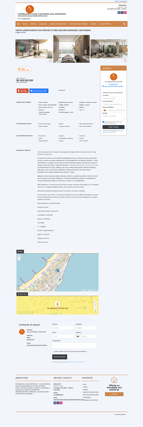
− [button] (19, 259)
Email (54, 332)
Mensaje (105, 113)
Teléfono (79, 332)
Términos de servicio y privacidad (76, 362)
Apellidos (79, 324)
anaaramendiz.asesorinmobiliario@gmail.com (33, 16)
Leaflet (83, 290)
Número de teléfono (108, 107)
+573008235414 (25, 19)
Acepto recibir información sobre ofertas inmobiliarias (70, 351)
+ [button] (19, 256)
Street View (25, 69)
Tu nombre (106, 95)
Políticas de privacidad (90, 400)
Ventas (33, 24)
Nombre (55, 324)
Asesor (94, 24)
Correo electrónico (108, 101)
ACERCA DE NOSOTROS (58, 24)
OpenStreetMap (94, 290)
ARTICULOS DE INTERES (79, 24)
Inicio (25, 24)
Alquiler (43, 24)
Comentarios (56, 341)
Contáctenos (105, 24)
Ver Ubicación (52, 308)
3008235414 (30, 339)
